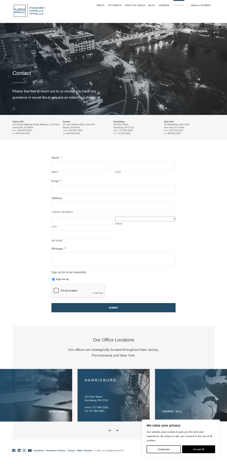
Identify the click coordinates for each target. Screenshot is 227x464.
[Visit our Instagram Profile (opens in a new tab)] (24, 450)
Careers (164, 5)
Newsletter (39, 450)
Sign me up (62, 279)
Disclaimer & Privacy (55, 450)
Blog (152, 5)
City (54, 227)
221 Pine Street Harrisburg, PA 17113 (124, 125)
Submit (113, 307)
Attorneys (115, 5)
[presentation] (78, 291)
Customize (164, 449)
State (118, 224)
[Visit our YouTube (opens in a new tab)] (30, 450)
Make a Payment (201, 5)
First (55, 172)
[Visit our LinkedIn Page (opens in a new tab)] (19, 450)
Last (118, 172)
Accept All (198, 449)
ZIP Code (57, 240)
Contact (178, 5)
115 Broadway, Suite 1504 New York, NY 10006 (176, 125)
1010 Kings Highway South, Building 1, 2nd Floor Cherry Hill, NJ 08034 (36, 125)
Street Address (62, 212)
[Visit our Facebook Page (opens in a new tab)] (13, 450)
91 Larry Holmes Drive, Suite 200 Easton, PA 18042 (79, 125)
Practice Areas (135, 5)
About (100, 5)
